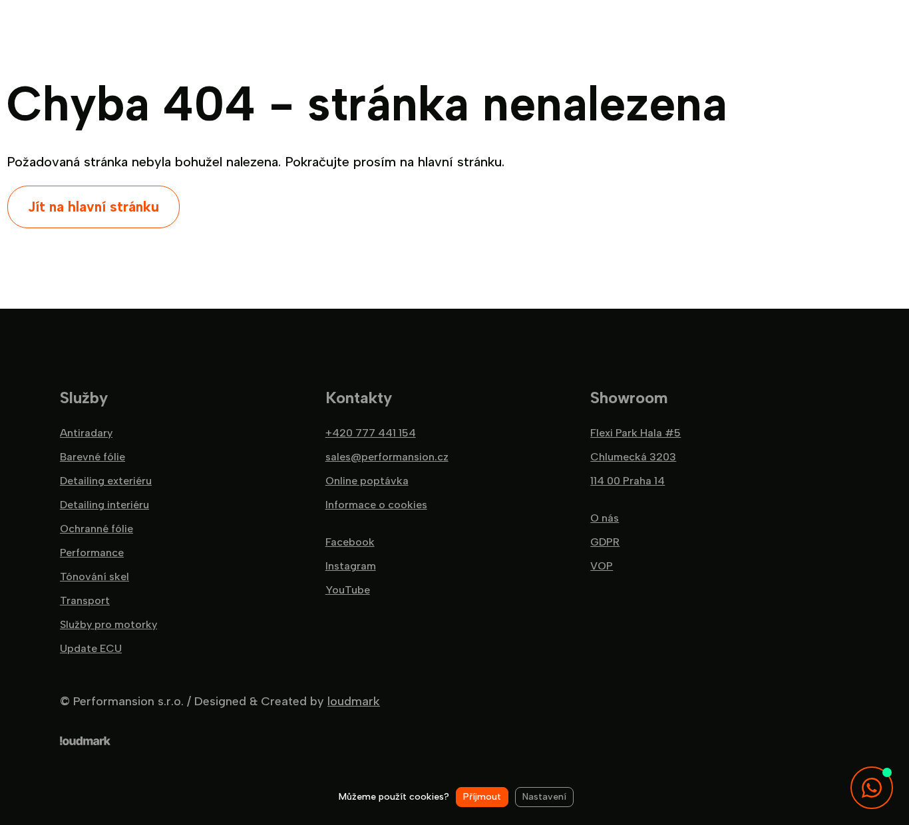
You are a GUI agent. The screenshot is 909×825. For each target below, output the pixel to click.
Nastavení (544, 796)
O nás (604, 518)
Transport (85, 600)
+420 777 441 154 (370, 433)
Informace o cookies (376, 505)
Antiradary (86, 433)
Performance (92, 553)
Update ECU (91, 648)
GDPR (605, 542)
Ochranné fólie (96, 529)
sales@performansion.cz (387, 457)
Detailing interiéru (104, 505)
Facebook (350, 542)
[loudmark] (85, 741)
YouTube (347, 590)
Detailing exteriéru (106, 481)
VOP (601, 566)
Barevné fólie (92, 457)
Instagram (350, 566)
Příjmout (482, 796)
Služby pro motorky (108, 624)
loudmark (353, 701)
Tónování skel (94, 577)
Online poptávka (367, 481)
